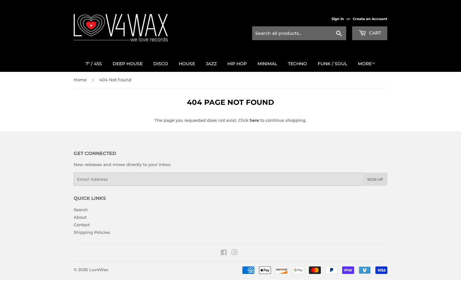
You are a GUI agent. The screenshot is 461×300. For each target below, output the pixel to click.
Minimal (267, 64)
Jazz (211, 64)
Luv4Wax (98, 269)
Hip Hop (237, 64)
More (365, 64)
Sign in (337, 19)
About (80, 217)
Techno (297, 64)
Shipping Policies (92, 232)
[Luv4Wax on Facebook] (223, 253)
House (187, 64)
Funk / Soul (332, 64)
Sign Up (375, 179)
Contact (82, 224)
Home (80, 79)
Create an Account (370, 19)
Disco (160, 64)
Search (81, 209)
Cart (374, 33)
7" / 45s (94, 64)
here (254, 120)
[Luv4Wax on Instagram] (234, 253)
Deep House (128, 64)
